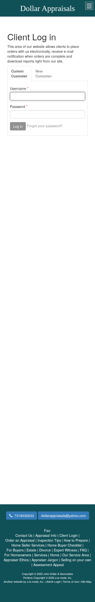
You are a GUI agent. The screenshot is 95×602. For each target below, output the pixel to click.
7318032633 (24, 515)
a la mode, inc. (35, 581)
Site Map (86, 581)
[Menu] (89, 6)
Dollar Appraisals (47, 8)
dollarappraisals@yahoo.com (63, 515)
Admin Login (53, 581)
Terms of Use (71, 581)
